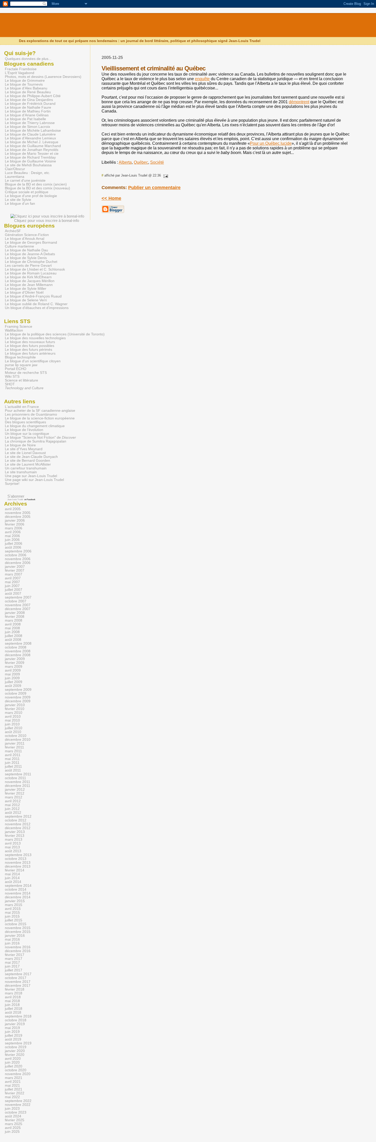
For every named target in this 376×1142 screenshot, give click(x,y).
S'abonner (15, 496)
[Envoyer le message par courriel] (165, 175)
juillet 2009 (13, 682)
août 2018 (13, 1012)
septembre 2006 (18, 551)
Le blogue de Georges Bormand (31, 242)
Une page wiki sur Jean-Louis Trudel (34, 480)
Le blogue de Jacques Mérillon (29, 281)
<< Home (111, 198)
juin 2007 (12, 586)
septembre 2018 (18, 1016)
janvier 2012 (15, 789)
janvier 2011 (15, 743)
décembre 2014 (17, 897)
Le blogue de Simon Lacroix (27, 127)
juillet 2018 (13, 1009)
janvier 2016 (15, 936)
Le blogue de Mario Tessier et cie (32, 154)
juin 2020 (12, 1062)
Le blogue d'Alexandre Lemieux (30, 138)
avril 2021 (13, 1082)
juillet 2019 (13, 1035)
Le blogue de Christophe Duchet (31, 262)
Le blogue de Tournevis (24, 84)
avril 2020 (13, 1059)
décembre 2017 (17, 985)
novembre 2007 (17, 605)
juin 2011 (12, 763)
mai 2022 (12, 1097)
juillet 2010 (13, 728)
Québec (141, 162)
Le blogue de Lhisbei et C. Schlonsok (35, 269)
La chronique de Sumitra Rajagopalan (35, 441)
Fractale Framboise (21, 69)
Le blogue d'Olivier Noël (24, 292)
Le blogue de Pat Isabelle (25, 119)
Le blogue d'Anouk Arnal (24, 239)
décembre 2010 (17, 740)
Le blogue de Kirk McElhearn (28, 277)
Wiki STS (12, 376)
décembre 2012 (17, 828)
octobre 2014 (15, 889)
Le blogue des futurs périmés (28, 350)
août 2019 (13, 1039)
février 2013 (14, 836)
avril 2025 (13, 1128)
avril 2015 (13, 909)
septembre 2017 (18, 974)
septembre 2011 (18, 774)
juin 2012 (12, 809)
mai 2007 (12, 582)
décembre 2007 (17, 609)
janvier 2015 (15, 901)
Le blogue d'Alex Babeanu (26, 88)
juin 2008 (12, 632)
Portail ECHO (15, 369)
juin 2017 (12, 966)
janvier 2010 (15, 705)
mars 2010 (13, 713)
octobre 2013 (15, 859)
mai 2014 (12, 874)
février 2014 (14, 870)
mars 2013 (13, 839)
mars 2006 (13, 528)
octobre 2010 (15, 736)
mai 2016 (12, 939)
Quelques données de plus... (28, 59)
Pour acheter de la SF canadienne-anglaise (40, 411)
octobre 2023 (15, 1112)
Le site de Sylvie (18, 200)
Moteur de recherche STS (26, 373)
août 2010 (13, 732)
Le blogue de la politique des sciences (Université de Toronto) (55, 334)
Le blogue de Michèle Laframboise (33, 130)
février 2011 (14, 747)
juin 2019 (12, 1032)
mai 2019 (12, 1028)
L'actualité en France (22, 407)
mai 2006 (12, 536)
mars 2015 (13, 905)
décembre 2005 (17, 517)
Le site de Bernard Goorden (27, 460)
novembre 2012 (17, 824)
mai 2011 (12, 759)
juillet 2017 (13, 970)
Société (157, 162)
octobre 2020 (15, 1070)
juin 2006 (12, 540)
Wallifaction (14, 330)
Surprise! (12, 484)
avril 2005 (13, 509)
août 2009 (13, 686)
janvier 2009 (15, 659)
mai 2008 (12, 628)
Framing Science (18, 326)
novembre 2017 (17, 982)
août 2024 (13, 1116)
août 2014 (13, 882)
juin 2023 (12, 1108)
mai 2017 (12, 962)
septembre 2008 (18, 643)
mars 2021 (13, 1078)
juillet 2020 (13, 1066)
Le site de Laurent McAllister (28, 464)
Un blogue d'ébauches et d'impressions (37, 308)
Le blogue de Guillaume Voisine (30, 161)
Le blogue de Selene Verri (26, 300)
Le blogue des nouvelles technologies (35, 338)
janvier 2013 (15, 832)
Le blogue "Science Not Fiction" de (40, 437)
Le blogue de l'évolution (24, 430)
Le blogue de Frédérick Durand (30, 104)
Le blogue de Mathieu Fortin (28, 111)
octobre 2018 (15, 1020)
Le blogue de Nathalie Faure (28, 107)
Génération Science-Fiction (27, 235)
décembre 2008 (17, 655)
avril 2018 (13, 997)
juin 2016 (12, 943)
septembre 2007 (18, 597)
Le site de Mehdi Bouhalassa (28, 165)
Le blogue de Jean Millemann (29, 285)
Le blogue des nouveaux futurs (30, 342)
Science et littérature (21, 380)
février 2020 (14, 1055)
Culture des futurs (67, 27)
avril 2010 (13, 716)
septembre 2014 (18, 886)
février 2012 (14, 793)
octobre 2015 (15, 924)
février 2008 (14, 617)
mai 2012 (12, 805)
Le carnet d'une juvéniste (25, 180)
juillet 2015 (13, 920)
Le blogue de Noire (20, 445)
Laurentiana (14, 177)
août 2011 (13, 770)
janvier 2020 (15, 1051)
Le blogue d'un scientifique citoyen (33, 361)
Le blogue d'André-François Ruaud (33, 296)
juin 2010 (12, 724)
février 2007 (14, 570)
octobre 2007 (15, 601)
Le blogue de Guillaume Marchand (33, 146)
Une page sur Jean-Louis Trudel (31, 476)
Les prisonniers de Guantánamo (31, 414)
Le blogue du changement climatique (35, 426)
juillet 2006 (13, 544)
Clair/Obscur (15, 169)
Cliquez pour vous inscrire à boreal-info (46, 220)
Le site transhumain (21, 472)
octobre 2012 (15, 820)
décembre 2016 (17, 951)
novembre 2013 (17, 863)
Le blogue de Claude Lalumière (30, 134)
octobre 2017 (15, 978)
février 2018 (14, 989)
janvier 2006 (15, 520)
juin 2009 (12, 678)
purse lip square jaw (21, 365)
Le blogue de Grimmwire (25, 81)
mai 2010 (12, 720)
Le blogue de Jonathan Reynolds (31, 150)
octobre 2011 (15, 778)
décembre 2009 (17, 701)
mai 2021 (12, 1085)
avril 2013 (13, 843)
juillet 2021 (13, 1089)
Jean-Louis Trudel (15, 499)
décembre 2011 (17, 786)
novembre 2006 (17, 559)
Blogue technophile (20, 357)
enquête (202, 79)
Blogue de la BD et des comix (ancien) (36, 184)
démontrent (299, 102)
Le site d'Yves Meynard (23, 449)
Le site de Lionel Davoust (25, 453)
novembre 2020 (17, 1074)
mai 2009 (12, 674)
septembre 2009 (18, 690)
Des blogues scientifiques (25, 422)
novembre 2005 (17, 513)
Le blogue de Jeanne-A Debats (30, 254)
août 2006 (13, 547)
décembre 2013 (17, 866)
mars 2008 (13, 620)
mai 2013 (12, 847)
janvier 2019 (15, 1024)
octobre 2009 (15, 693)
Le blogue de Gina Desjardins (29, 100)
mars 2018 (13, 993)
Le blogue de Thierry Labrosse (30, 123)
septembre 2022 (18, 1101)
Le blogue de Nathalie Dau (26, 250)
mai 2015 (12, 912)
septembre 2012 (18, 816)
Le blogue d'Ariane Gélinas (27, 115)
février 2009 (14, 663)
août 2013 (13, 851)
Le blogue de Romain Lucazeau (31, 273)
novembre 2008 (17, 651)
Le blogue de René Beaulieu (28, 92)
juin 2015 (12, 916)
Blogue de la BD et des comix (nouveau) (37, 188)
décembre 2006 (17, 563)
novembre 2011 (17, 782)
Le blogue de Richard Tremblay (30, 157)
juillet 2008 (13, 636)
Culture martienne (19, 246)
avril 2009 (13, 670)
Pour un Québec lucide (271, 143)
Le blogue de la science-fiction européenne (40, 418)
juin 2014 (12, 878)
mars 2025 (13, 1124)
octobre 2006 (15, 555)
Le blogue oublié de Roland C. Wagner (36, 304)
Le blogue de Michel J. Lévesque (31, 142)
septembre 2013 (18, 855)
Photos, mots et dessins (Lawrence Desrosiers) (43, 77)
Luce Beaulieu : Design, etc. (27, 173)
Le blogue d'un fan (20, 203)
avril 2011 (12, 755)
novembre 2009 (17, 697)
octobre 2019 (15, 1047)
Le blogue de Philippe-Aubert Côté (33, 96)
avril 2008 (13, 624)
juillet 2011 (13, 766)
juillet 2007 (13, 590)
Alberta (125, 162)
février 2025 (14, 1120)
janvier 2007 (15, 567)
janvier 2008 (15, 613)
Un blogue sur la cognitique (27, 434)
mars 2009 (13, 666)
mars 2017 (13, 959)
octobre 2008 (15, 647)
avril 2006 (13, 532)
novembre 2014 (17, 893)
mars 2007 (13, 574)
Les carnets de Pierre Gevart (28, 266)
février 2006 (14, 524)
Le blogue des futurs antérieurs (30, 353)
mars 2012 (13, 797)
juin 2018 (12, 1005)
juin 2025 (12, 1132)
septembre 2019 (18, 1043)
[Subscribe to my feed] (4, 496)
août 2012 (13, 813)
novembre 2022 (17, 1105)
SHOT (10, 384)
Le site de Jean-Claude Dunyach (31, 457)
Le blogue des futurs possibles (29, 346)
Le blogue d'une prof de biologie (31, 196)
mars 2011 (13, 751)
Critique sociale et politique (26, 192)
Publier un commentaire (154, 187)
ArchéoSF (13, 231)
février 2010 (14, 709)
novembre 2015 (17, 928)
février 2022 (14, 1093)
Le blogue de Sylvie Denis (26, 258)
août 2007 (13, 593)
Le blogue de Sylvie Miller (25, 289)
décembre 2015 (17, 932)
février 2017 (14, 955)
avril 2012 (13, 801)
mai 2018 (12, 1001)
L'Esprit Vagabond (19, 73)
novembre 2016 (17, 947)
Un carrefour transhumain (26, 468)
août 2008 (13, 640)
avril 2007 (13, 578)
